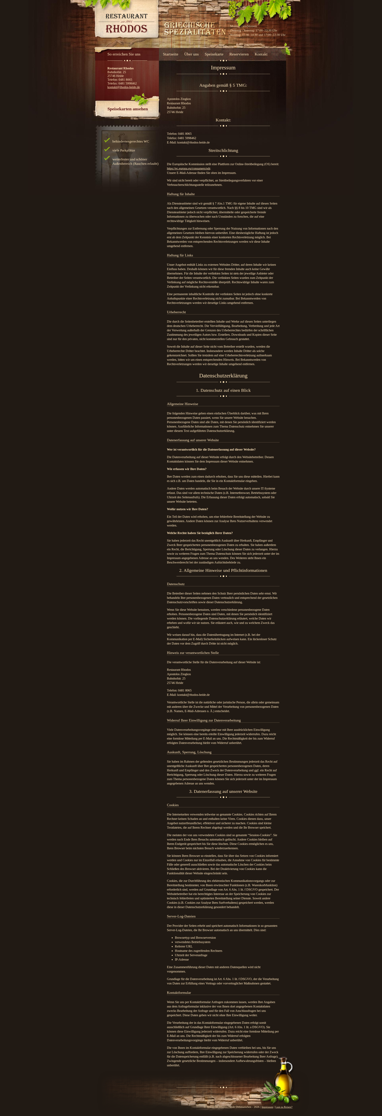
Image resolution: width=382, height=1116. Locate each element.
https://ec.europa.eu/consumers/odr (188, 168)
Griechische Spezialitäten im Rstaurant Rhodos (195, 28)
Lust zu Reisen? (283, 1106)
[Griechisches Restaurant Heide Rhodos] (126, 23)
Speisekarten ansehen (127, 108)
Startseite (170, 54)
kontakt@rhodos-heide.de (123, 87)
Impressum (267, 1106)
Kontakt (261, 54)
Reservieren (239, 54)
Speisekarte (214, 54)
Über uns (191, 54)
